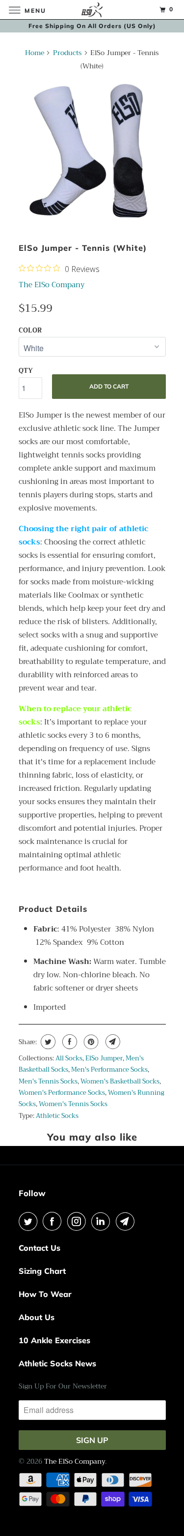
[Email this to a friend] (111, 1041)
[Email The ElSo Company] (127, 1221)
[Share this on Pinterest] (90, 1041)
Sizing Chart (42, 1271)
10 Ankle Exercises (54, 1340)
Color (30, 330)
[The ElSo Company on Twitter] (30, 1221)
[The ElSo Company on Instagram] (78, 1221)
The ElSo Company (51, 284)
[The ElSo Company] (92, 9)
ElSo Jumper (104, 1058)
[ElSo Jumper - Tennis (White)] (92, 153)
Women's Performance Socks (62, 1092)
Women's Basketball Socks (119, 1081)
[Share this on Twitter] (46, 1041)
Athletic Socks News (57, 1363)
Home (34, 53)
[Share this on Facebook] (68, 1041)
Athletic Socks (57, 1115)
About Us (36, 1317)
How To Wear (45, 1294)
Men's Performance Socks (109, 1069)
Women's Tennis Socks (73, 1104)
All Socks (68, 1058)
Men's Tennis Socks (48, 1081)
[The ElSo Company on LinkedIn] (102, 1221)
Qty (26, 370)
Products (67, 53)
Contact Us (39, 1248)
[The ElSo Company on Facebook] (54, 1221)
